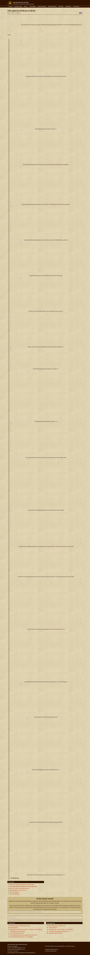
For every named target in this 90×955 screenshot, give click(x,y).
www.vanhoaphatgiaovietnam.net (30, 952)
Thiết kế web (52, 951)
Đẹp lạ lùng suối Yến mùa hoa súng (57, 926)
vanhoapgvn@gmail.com (12, 952)
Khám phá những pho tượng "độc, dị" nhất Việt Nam (22, 885)
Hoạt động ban (68, 6)
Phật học (25, 6)
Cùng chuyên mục (51, 923)
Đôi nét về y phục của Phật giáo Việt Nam (19, 888)
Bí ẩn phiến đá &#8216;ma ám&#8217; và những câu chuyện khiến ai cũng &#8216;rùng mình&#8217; (26, 930)
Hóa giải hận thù (14, 928)
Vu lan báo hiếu (76, 6)
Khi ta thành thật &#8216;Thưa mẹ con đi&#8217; (21, 937)
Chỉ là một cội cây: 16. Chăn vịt (17, 933)
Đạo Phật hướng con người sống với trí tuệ (20, 926)
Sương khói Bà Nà (53, 928)
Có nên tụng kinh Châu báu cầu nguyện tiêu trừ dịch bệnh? (23, 935)
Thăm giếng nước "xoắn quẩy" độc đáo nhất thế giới (61, 929)
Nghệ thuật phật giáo (42, 6)
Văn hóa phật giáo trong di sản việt (18, 890)
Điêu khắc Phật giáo (14, 892)
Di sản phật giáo (32, 6)
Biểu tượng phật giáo (52, 6)
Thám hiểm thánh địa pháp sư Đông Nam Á (59, 931)
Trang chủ (10, 6)
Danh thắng (61, 6)
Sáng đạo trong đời (18, 6)
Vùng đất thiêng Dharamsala (55, 933)
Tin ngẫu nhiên (11, 923)
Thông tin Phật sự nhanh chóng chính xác (50, 954)
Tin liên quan (11, 882)
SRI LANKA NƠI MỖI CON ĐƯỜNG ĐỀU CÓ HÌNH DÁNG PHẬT (23, 886)
